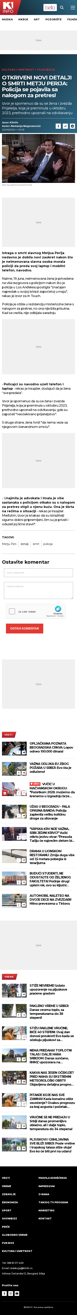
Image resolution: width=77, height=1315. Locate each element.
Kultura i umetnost (18, 69)
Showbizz (9, 1218)
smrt (36, 544)
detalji (25, 544)
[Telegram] (72, 126)
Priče (6, 1226)
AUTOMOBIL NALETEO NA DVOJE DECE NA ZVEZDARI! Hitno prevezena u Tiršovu (50, 899)
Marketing (46, 1210)
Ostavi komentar (24, 628)
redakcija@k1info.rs (21, 1268)
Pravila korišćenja (52, 1177)
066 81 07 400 (15, 1262)
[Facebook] (19, 752)
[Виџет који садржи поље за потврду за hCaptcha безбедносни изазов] (36, 611)
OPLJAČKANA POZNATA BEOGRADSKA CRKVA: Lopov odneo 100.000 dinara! (51, 747)
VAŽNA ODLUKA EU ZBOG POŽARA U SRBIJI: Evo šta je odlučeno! (50, 768)
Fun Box (8, 1242)
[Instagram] (10, 1293)
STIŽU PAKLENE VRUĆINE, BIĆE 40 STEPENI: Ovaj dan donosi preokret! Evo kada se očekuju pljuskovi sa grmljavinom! (52, 1034)
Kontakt (45, 1218)
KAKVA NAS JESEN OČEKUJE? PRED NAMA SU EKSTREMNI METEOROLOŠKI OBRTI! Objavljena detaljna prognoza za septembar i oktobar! (52, 1079)
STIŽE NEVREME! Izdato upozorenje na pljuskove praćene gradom (48, 989)
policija (48, 544)
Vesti (8, 734)
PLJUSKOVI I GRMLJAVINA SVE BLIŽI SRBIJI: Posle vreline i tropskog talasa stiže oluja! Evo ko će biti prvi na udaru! (52, 1145)
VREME (9, 976)
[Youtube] (17, 1293)
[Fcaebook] (58, 126)
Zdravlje (9, 1194)
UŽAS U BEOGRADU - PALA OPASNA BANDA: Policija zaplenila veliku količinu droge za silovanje (50, 812)
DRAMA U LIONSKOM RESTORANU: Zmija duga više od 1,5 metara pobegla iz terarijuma (52, 857)
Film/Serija (46, 69)
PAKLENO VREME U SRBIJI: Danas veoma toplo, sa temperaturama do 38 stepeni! (49, 1012)
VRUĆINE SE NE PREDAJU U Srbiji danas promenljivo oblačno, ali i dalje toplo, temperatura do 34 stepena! (51, 1123)
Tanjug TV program (53, 1202)
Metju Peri (9, 544)
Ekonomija (10, 1202)
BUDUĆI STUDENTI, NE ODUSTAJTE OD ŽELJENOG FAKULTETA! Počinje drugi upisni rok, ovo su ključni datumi (50, 879)
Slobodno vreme (14, 1234)
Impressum (46, 1186)
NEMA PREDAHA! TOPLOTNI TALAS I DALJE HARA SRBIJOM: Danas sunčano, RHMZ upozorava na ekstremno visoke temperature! (51, 1056)
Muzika (7, 19)
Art (36, 19)
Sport (6, 1210)
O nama (43, 1194)
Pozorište (53, 19)
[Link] (65, 126)
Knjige (23, 19)
